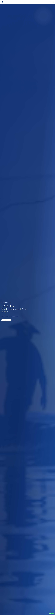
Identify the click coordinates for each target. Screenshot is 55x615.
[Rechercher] (50, 2)
